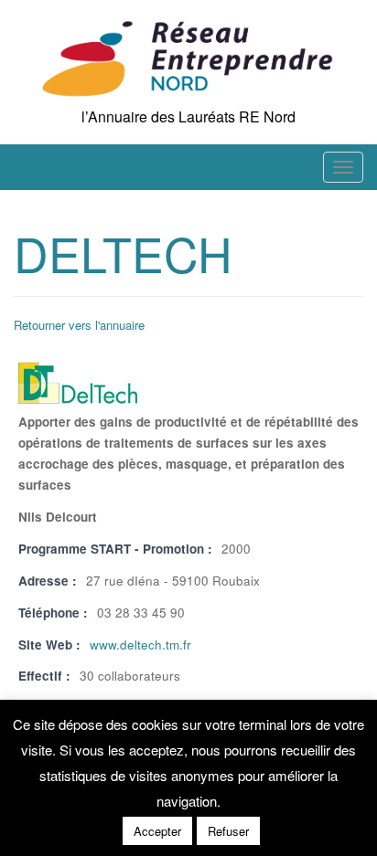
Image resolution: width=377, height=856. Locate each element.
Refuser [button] (228, 831)
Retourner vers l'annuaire (79, 324)
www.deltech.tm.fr (140, 644)
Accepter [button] (157, 831)
